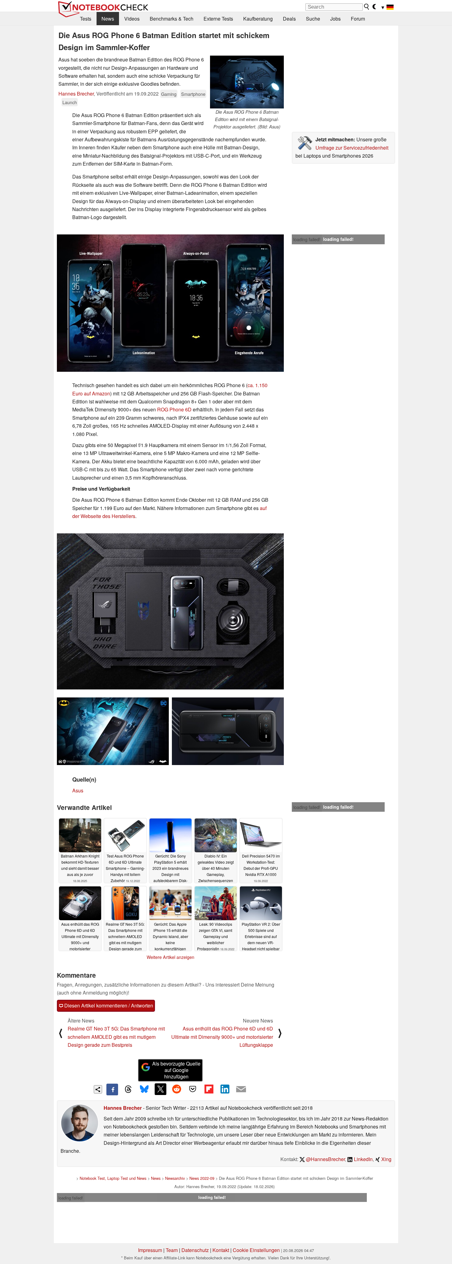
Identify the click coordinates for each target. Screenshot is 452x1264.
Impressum (150, 1250)
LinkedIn (363, 1159)
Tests (85, 18)
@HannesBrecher (325, 1159)
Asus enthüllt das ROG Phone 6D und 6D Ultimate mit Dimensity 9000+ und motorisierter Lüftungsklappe (222, 1036)
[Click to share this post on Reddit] (176, 1089)
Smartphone (193, 94)
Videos (132, 18)
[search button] (367, 7)
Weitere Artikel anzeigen (170, 957)
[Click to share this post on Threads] (128, 1089)
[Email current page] (241, 1089)
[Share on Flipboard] (209, 1089)
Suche (313, 18)
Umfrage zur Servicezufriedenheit (351, 147)
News (107, 18)
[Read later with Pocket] (193, 1089)
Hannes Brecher (76, 93)
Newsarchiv (175, 1178)
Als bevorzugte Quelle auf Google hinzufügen (176, 1070)
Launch (69, 102)
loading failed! (306, 239)
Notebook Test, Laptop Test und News (113, 1178)
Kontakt (220, 1250)
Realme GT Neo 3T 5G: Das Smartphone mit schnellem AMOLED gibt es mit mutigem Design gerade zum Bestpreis (116, 1036)
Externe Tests (218, 18)
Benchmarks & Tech (171, 18)
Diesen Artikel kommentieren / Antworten (108, 1005)
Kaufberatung (258, 18)
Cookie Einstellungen (256, 1250)
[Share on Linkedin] (225, 1089)
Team (172, 1250)
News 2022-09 (201, 1178)
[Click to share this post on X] (160, 1089)
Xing (385, 1159)
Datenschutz (195, 1250)
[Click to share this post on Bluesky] (144, 1089)
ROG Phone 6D (174, 409)
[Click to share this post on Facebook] (112, 1089)
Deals (289, 18)
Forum (358, 18)
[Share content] (98, 1089)
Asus (77, 790)
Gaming (168, 94)
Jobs (335, 18)
